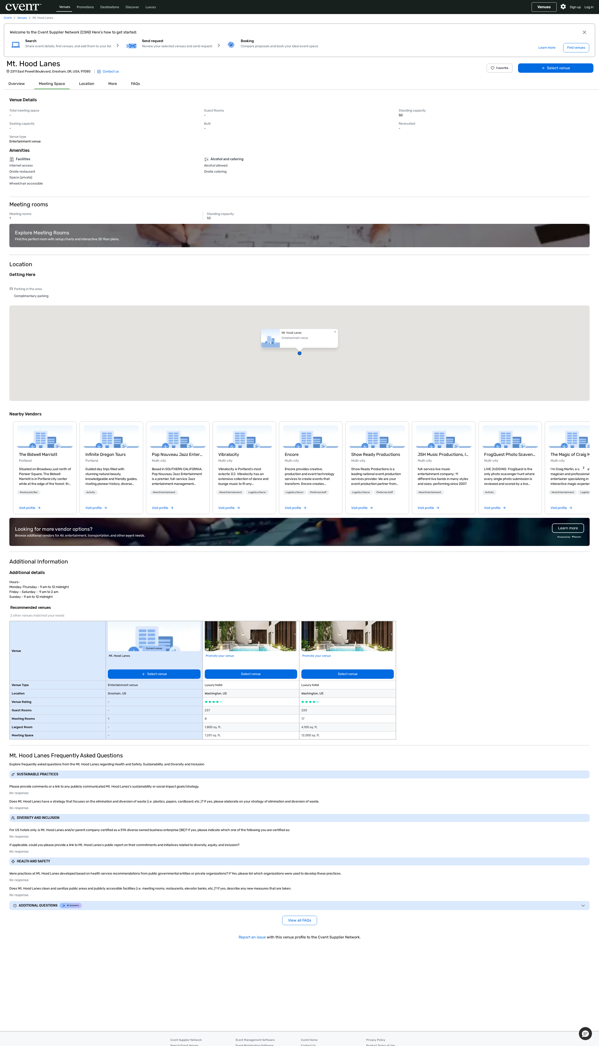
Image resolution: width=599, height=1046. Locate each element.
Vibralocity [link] (228, 454)
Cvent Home (309, 1040)
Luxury (151, 7)
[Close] (584, 32)
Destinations (109, 7)
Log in (588, 7)
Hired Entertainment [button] (164, 492)
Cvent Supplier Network (186, 1040)
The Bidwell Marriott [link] (38, 454)
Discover (132, 7)
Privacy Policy (375, 1040)
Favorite (502, 68)
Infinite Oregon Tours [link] (105, 454)
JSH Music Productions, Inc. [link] (444, 454)
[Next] (583, 468)
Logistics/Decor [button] (257, 492)
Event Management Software (255, 1040)
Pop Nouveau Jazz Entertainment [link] (178, 454)
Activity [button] (90, 492)
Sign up (575, 7)
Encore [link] (292, 454)
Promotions (85, 7)
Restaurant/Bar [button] (29, 492)
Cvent (8, 17)
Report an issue (252, 937)
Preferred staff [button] (318, 492)
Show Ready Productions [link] (375, 454)
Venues (64, 7)
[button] (299, 353)
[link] (45, 436)
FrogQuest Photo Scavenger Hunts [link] (510, 454)
